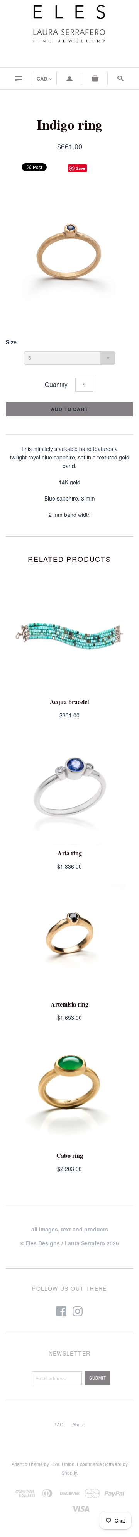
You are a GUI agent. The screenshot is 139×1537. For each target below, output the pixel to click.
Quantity (56, 384)
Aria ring (70, 852)
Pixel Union (62, 1464)
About (78, 1424)
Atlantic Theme (27, 1464)
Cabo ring (69, 1155)
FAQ (58, 1424)
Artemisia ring (69, 1004)
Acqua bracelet (69, 701)
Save (80, 168)
